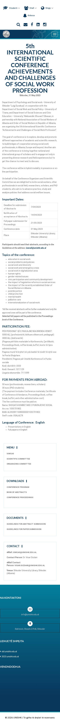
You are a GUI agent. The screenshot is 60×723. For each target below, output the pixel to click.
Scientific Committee (18, 459)
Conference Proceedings (20, 497)
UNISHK (17, 717)
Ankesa (31, 15)
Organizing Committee (19, 464)
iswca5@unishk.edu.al (36, 248)
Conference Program (18, 487)
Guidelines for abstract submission (26, 524)
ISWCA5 (10, 454)
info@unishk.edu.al (30, 614)
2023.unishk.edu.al (10, 656)
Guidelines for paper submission (24, 529)
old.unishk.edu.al (9, 651)
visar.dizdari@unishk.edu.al (30, 565)
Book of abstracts (17, 492)
